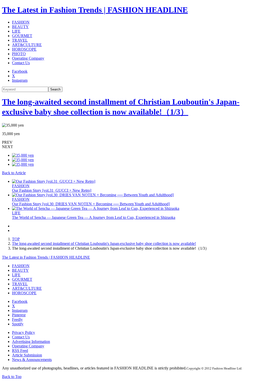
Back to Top (12, 376)
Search (55, 89)
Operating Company (28, 58)
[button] (128, 142)
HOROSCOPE (24, 49)
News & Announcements (32, 359)
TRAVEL (20, 40)
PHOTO (19, 54)
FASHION (21, 22)
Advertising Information (31, 341)
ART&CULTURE (27, 45)
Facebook (20, 71)
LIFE (16, 31)
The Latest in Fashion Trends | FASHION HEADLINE (95, 9)
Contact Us (21, 63)
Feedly (17, 319)
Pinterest (19, 315)
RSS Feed (20, 350)
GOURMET (22, 36)
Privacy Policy (23, 332)
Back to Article (14, 173)
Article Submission (27, 355)
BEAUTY (20, 27)
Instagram (20, 80)
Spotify (18, 324)
